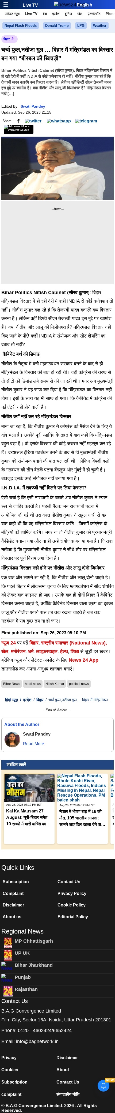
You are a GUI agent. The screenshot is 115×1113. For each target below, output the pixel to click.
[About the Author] (12, 740)
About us (12, 917)
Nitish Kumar (54, 684)
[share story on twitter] (34, 120)
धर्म (30, 651)
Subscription (16, 881)
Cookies (9, 1069)
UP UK (22, 953)
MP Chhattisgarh (34, 941)
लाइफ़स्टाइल (46, 651)
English (84, 5)
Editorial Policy (72, 917)
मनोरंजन (18, 651)
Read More (33, 743)
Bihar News (11, 684)
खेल (79, 14)
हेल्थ (64, 651)
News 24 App (83, 660)
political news (79, 684)
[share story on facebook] (18, 120)
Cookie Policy (71, 905)
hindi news (33, 684)
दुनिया (68, 14)
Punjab (23, 977)
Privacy (9, 1057)
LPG (81, 26)
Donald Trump (57, 26)
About (62, 1069)
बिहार (6, 39)
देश (45, 14)
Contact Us (68, 881)
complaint (11, 1094)
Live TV (30, 5)
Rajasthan (26, 989)
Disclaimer (13, 905)
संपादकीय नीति (67, 1094)
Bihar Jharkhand (34, 965)
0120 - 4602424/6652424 (45, 1030)
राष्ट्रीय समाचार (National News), (74, 643)
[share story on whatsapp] (59, 120)
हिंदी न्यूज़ (11, 700)
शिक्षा (75, 651)
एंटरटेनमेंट (94, 14)
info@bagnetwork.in (37, 1041)
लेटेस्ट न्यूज (12, 14)
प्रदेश (55, 14)
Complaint (13, 893)
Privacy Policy (71, 893)
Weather (99, 26)
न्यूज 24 (9, 643)
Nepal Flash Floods (21, 26)
